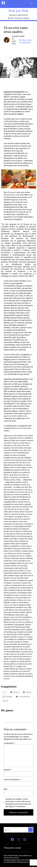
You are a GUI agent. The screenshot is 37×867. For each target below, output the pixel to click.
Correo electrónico (12, 779)
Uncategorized (25, 42)
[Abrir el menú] (31, 3)
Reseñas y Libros (25, 40)
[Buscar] (30, 829)
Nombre (8, 770)
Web (5, 789)
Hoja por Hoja (18, 10)
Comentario (9, 743)
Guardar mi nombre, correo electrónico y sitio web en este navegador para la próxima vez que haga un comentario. (18, 802)
